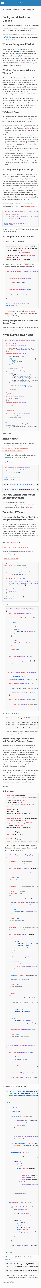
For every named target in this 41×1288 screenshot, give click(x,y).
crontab (17, 53)
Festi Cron (8, 37)
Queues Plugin (10, 39)
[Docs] (3, 9)
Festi (21, 3)
